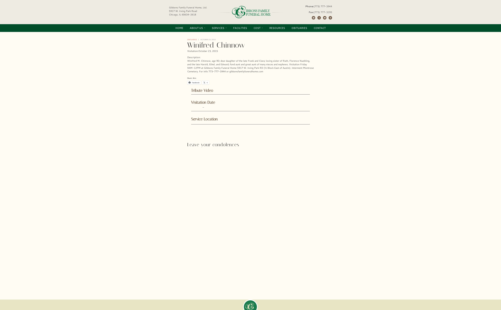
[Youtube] (324, 17)
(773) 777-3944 (323, 6)
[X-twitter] (319, 17)
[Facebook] (313, 17)
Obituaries (192, 39)
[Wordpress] (330, 17)
